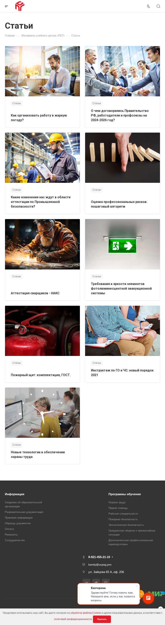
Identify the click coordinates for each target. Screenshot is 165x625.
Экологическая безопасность (126, 524)
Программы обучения (124, 494)
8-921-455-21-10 (99, 557)
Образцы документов (18, 523)
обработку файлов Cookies (85, 612)
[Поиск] (158, 6)
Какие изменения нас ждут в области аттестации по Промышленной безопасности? (40, 201)
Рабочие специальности (123, 513)
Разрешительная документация (24, 512)
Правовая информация (19, 517)
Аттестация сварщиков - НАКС (35, 293)
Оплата (9, 528)
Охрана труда (116, 502)
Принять (102, 619)
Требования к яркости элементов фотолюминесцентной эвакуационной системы (121, 288)
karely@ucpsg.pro (99, 564)
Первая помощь (118, 508)
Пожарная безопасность (123, 519)
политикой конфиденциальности (73, 619)
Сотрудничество (15, 540)
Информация (14, 494)
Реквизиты (11, 534)
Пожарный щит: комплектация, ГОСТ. (41, 375)
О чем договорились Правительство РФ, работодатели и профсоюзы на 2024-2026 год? (120, 115)
